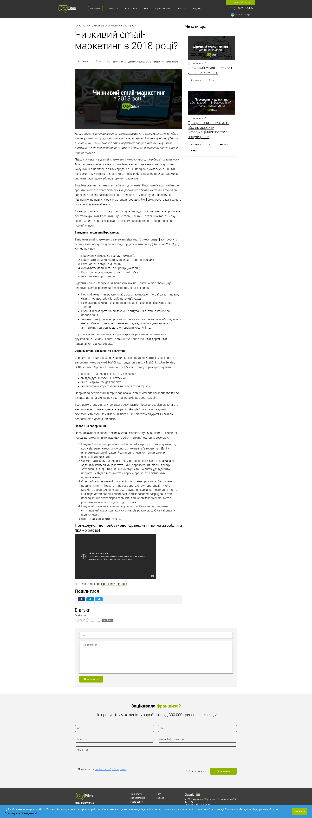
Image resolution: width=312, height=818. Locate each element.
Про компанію (137, 798)
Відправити (91, 679)
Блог (158, 794)
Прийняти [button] (299, 811)
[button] (37, 813)
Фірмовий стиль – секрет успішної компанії (210, 70)
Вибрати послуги (196, 771)
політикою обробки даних (110, 769)
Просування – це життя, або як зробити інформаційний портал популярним (209, 130)
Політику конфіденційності (21, 813)
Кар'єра (160, 798)
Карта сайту (136, 801)
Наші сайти (136, 794)
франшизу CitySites (114, 583)
